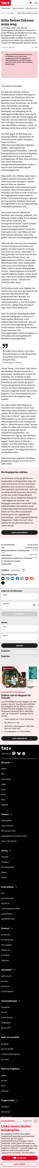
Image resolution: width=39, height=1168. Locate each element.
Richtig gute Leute (8, 831)
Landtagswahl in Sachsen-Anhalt (14, 836)
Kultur (3, 784)
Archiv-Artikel (9, 13)
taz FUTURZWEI (7, 1049)
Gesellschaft (6, 779)
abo (2, 893)
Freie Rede (5, 955)
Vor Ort (4, 1012)
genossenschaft (7, 898)
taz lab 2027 (6, 1028)
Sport (3, 789)
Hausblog (5, 862)
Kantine (4, 1081)
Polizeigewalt (6, 821)
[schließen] (36, 1121)
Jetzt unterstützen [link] (19, 532)
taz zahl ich (5, 903)
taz (6, 748)
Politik (3, 769)
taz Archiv (5, 1059)
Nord (3, 800)
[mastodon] (14, 754)
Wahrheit (4, 805)
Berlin (3, 795)
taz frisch (4, 981)
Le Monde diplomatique (10, 1054)
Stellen (4, 872)
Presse (4, 877)
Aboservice (5, 1112)
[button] (36, 3)
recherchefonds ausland (10, 909)
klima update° (6, 945)
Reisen (3, 1076)
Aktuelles (4, 857)
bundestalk (5, 935)
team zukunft (6, 976)
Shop (3, 1086)
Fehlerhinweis (15, 570)
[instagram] (23, 754)
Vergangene (6, 1023)
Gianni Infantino (7, 826)
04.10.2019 (34, 544)
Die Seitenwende (7, 867)
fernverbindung (7, 940)
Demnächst (5, 1007)
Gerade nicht (28, 1121)
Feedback (5, 1107)
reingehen (5, 960)
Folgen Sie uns (6, 754)
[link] (6, 8)
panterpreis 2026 (8, 919)
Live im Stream (7, 1018)
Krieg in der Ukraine (9, 841)
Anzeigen (4, 1091)
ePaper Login (6, 1117)
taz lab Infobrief (7, 992)
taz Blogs (4, 1044)
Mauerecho (5, 950)
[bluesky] (19, 754)
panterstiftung (6, 914)
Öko (2, 774)
